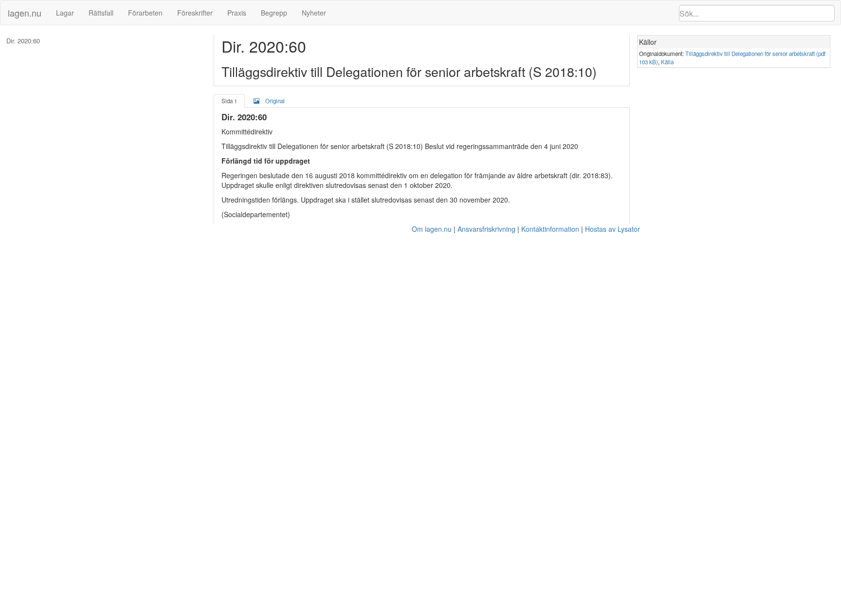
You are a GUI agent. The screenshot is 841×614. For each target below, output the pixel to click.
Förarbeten (145, 13)
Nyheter (314, 13)
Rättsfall (101, 13)
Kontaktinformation (550, 229)
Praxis (236, 13)
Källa (667, 62)
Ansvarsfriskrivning (486, 229)
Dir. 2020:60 (23, 41)
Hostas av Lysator (612, 229)
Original (275, 101)
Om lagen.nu (432, 229)
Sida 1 (229, 101)
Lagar (65, 13)
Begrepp (274, 13)
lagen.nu (24, 12)
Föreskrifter (195, 13)
